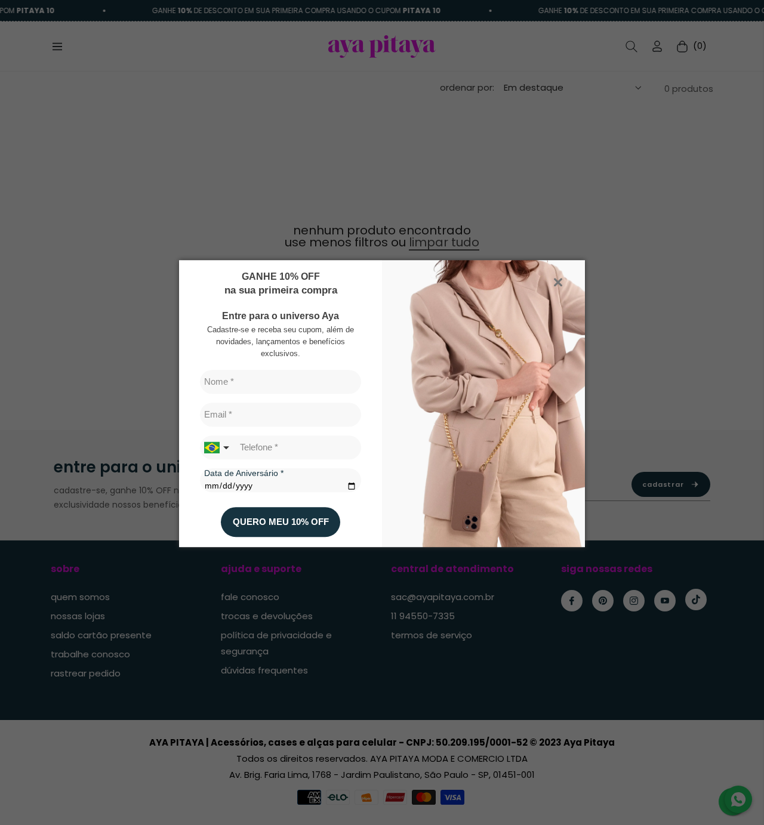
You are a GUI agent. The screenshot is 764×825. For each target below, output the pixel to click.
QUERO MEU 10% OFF (281, 522)
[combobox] (218, 447)
